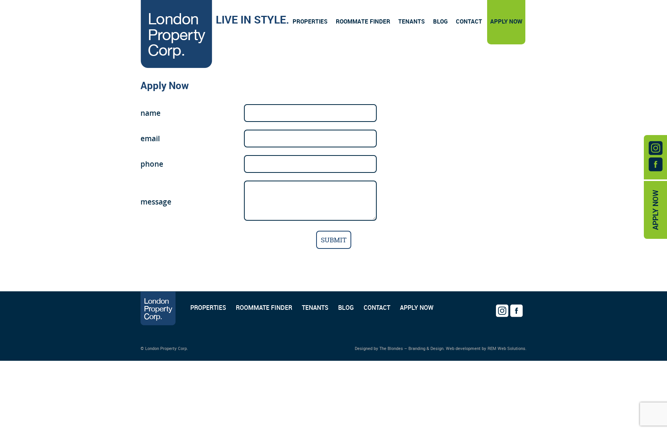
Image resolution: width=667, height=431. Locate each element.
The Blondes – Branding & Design (411, 348)
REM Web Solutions (506, 348)
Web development (463, 348)
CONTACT (377, 307)
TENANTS (315, 307)
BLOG (346, 307)
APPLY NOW (655, 210)
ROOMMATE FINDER (264, 307)
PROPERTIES (208, 307)
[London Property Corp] (176, 35)
